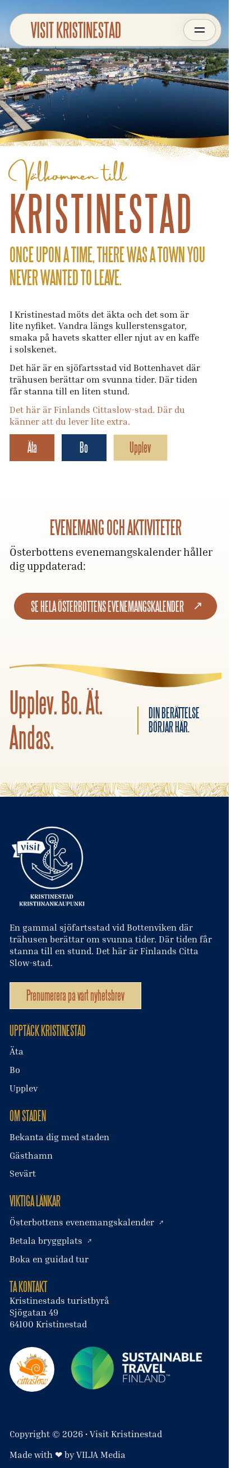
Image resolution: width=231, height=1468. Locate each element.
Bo (84, 447)
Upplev (140, 447)
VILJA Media (101, 1454)
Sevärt (23, 1173)
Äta (32, 447)
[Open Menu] (199, 30)
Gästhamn (31, 1155)
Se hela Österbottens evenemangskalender (107, 606)
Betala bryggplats (46, 1240)
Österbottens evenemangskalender (82, 1222)
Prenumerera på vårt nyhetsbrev (75, 995)
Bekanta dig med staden (59, 1136)
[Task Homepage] (76, 30)
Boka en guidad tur (49, 1259)
